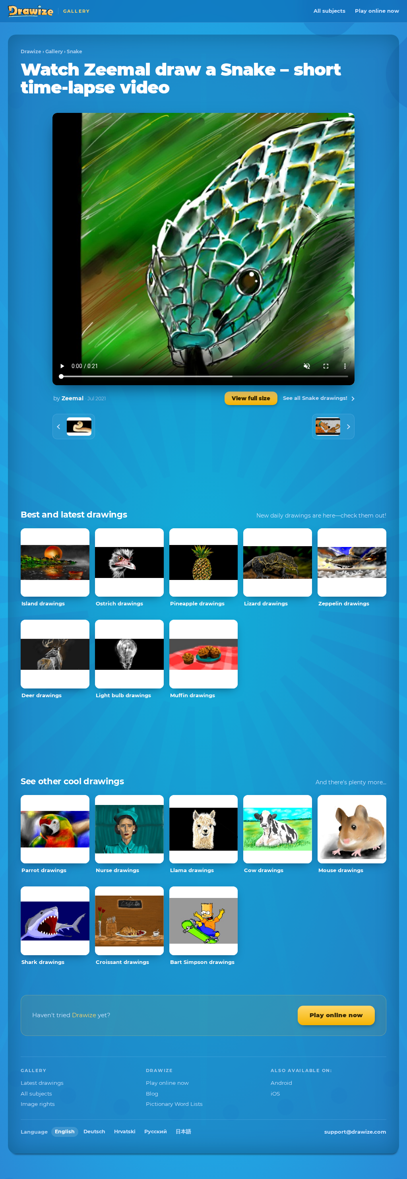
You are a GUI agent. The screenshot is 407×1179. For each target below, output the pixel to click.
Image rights (38, 1104)
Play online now (377, 11)
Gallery (54, 51)
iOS (275, 1093)
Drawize (31, 51)
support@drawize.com (355, 1132)
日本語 (183, 1131)
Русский (155, 1131)
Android (281, 1083)
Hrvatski (125, 1131)
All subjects (329, 11)
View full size (251, 398)
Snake (74, 51)
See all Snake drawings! (315, 398)
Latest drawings (42, 1083)
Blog (152, 1093)
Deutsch (94, 1131)
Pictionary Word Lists (174, 1104)
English (65, 1131)
